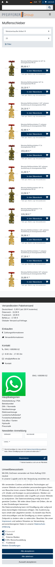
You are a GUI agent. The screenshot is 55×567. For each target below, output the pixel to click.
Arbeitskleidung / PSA (11, 401)
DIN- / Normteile (9, 406)
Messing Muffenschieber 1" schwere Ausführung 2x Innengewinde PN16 (33, 251)
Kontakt (8, 363)
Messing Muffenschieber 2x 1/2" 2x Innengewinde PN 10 (33, 61)
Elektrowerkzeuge (9, 412)
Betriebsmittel (7, 404)
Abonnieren (24, 458)
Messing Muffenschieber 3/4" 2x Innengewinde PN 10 (32, 188)
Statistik (9, 534)
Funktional (10, 543)
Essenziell (10, 531)
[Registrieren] (7, 2)
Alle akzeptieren (27, 551)
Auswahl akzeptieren (27, 562)
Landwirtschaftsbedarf (11, 415)
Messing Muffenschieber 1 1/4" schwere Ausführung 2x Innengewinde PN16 (35, 104)
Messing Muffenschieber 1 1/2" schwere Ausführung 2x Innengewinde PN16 (35, 230)
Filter (9, 44)
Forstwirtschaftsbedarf (11, 418)
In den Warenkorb (34, 71)
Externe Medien (13, 537)
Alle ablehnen (27, 556)
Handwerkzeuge (9, 409)
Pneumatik (6, 426)
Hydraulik (6, 423)
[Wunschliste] (40, 2)
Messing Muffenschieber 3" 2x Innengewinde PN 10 (31, 209)
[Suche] (49, 7)
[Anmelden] (3, 2)
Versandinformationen (14, 337)
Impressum (6, 521)
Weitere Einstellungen (11, 545)
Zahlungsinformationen (14, 332)
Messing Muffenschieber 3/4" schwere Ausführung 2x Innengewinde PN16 (34, 167)
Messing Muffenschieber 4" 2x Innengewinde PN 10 (31, 146)
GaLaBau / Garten (9, 420)
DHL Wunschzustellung (16, 540)
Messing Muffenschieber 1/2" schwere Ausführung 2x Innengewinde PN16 (34, 272)
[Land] (31, 2)
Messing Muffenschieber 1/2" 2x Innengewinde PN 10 (32, 83)
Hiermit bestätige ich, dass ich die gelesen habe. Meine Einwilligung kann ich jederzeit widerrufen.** (25, 450)
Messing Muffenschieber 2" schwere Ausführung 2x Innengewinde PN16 (33, 125)
